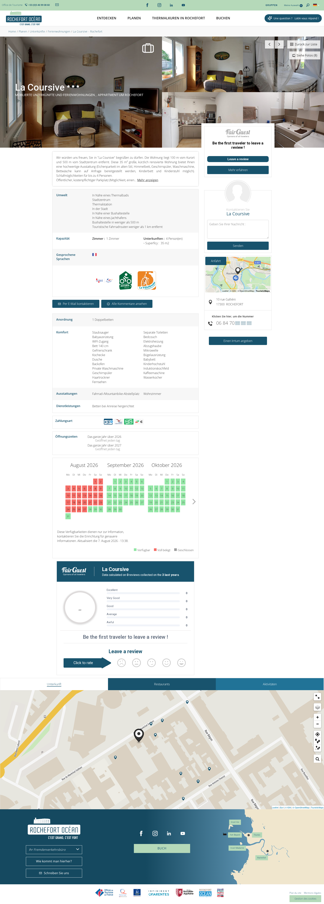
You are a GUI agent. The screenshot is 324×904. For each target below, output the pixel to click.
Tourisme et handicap (137, 892)
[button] (106, 18)
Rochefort (261, 858)
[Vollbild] (317, 696)
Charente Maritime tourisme (158, 893)
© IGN (288, 807)
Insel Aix (235, 822)
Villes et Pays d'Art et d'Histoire (220, 893)
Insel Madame (237, 848)
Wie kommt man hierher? (54, 861)
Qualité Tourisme (123, 893)
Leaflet (275, 807)
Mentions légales (312, 892)
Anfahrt (216, 261)
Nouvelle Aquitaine (185, 893)
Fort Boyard (235, 835)
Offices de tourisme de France (104, 893)
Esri (282, 807)
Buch (162, 848)
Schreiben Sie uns (56, 873)
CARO (205, 893)
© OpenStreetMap (301, 807)
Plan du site (295, 892)
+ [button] (317, 717)
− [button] (317, 724)
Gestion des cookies (305, 898)
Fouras (257, 835)
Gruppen (272, 5)
